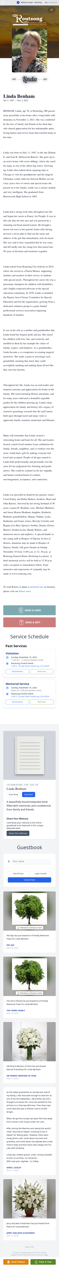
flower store (25, 591)
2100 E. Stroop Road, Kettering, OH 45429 (30, 666)
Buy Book (28, 794)
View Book (13, 794)
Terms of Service (37, 1255)
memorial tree (36, 586)
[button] (29, 911)
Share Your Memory (18, 833)
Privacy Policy (22, 1255)
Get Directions (17, 671)
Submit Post (29, 880)
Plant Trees (41, 671)
